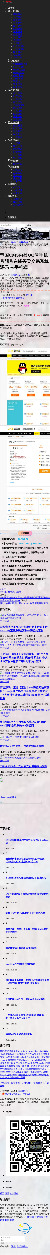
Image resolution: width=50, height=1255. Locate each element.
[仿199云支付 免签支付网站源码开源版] (19, 737)
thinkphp (20, 1057)
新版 (14, 1077)
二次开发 (22, 1063)
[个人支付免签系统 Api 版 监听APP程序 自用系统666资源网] (25, 713)
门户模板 (17, 96)
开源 (32, 1057)
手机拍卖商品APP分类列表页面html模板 (25, 999)
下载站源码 (18, 49)
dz (8, 1072)
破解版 (33, 1072)
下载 (22, 1066)
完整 (48, 1063)
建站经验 (17, 202)
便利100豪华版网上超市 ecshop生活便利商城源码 (24, 603)
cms (1, 591)
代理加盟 (9, 1220)
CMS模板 (15, 61)
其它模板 (17, 119)
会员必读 (37, 1082)
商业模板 (17, 93)
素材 (28, 1072)
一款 (42, 1074)
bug (44, 1063)
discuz (25, 1051)
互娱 (9, 1066)
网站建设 (17, 149)
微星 (19, 1072)
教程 (10, 1054)
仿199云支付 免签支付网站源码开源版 (22, 746)
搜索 (29, 225)
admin (2, 1060)
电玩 (4, 1069)
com (28, 1063)
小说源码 (17, 34)
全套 (36, 1057)
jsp (36, 1069)
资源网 (8, 1060)
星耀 (23, 1077)
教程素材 (14, 140)
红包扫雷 (17, 128)
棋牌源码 (17, 125)
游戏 (45, 1054)
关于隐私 (26, 1082)
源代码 (40, 1072)
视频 (18, 1066)
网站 (48, 1057)
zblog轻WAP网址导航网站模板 (21, 964)
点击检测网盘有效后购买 (12, 298)
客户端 (17, 1069)
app (19, 1051)
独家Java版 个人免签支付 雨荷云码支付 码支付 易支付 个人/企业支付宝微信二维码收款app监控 (24, 658)
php (1, 1054)
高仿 (44, 1069)
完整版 (5, 1063)
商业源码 (14, 11)
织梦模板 (14, 90)
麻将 (38, 1060)
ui (41, 1060)
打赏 (4, 1074)
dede (41, 1054)
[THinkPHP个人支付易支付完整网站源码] (20, 757)
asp (5, 1077)
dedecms (28, 1060)
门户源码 (17, 28)
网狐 (44, 1060)
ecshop (32, 1069)
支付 (15, 1063)
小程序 (16, 187)
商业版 (15, 1054)
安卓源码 (17, 55)
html (42, 1051)
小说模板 (17, 99)
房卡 (15, 1051)
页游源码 (17, 137)
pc (33, 1054)
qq (4, 591)
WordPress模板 (20, 64)
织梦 (5, 1054)
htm (6, 1057)
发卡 (40, 1069)
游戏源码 (14, 122)
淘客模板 (17, 102)
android (3, 1072)
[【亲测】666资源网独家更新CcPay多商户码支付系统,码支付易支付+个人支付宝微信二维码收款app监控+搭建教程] (25, 678)
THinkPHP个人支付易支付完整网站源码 (23, 766)
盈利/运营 (18, 205)
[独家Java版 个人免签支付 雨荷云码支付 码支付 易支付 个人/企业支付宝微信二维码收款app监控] (25, 645)
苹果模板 (17, 84)
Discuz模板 (18, 72)
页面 (26, 1066)
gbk (22, 1060)
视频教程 (12, 1057)
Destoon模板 (19, 69)
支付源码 (17, 17)
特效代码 (14, 161)
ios (8, 1069)
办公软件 (17, 172)
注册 (13, 1246)
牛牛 (30, 1054)
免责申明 (15, 1082)
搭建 (11, 1069)
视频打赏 (17, 58)
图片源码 (17, 25)
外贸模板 (17, 113)
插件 (25, 1054)
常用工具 (17, 181)
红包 (34, 1074)
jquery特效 (18, 164)
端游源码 (17, 134)
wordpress (35, 1051)
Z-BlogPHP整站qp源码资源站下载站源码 (26, 878)
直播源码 (17, 23)
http (38, 1074)
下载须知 (4, 1082)
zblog (16, 1074)
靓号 (19, 591)
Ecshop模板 (18, 67)
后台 (9, 1077)
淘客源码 (17, 31)
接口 (22, 1069)
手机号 (9, 591)
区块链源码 (18, 46)
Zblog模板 (18, 78)
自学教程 (17, 152)
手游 (24, 1072)
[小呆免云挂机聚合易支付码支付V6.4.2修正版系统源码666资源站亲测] (25, 618)
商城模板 (17, 108)
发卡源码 (17, 20)
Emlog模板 (18, 75)
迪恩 (27, 1074)
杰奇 (35, 1066)
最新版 (3, 1066)
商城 (32, 1063)
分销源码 (17, 43)
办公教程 (17, 155)
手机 (37, 1063)
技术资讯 (17, 199)
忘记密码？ (22, 1246)
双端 (46, 1051)
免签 (40, 1066)
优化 (18, 1077)
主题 (11, 1063)
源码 (14, 591)
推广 (30, 275)
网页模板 (17, 87)
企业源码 (17, 37)
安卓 (36, 1054)
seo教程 (17, 143)
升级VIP (29, 295)
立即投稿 (38, 1217)
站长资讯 (12, 196)
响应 (27, 1069)
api (12, 1074)
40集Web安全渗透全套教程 (19, 1034)
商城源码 (17, 14)
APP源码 (17, 193)
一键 (31, 1066)
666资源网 (23, 1091)
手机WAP (17, 190)
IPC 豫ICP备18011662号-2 (17, 1094)
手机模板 (17, 110)
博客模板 (17, 116)
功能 (9, 1074)
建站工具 (17, 178)
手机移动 (17, 175)
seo (40, 1063)
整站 (19, 1060)
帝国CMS (17, 81)
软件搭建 (17, 146)
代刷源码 (17, 40)
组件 (26, 1057)
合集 (46, 1074)
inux (11, 1072)
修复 (13, 1066)
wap (34, 1060)
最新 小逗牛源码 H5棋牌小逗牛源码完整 (25, 913)
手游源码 (17, 131)
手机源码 (12, 184)
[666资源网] (7, 3)
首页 (12, 8)
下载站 (42, 1057)
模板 (11, 1051)
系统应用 (17, 169)
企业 (2, 1077)
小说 (15, 1072)
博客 (14, 1060)
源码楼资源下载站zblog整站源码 (21, 948)
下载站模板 (18, 105)
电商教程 (17, 158)
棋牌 (6, 1051)
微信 (21, 1054)
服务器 (22, 1074)
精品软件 (14, 167)
